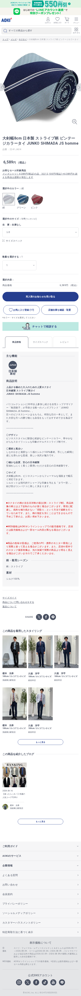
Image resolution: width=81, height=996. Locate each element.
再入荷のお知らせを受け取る (40, 296)
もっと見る (40, 742)
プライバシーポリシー (15, 903)
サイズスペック (14, 241)
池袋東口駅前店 (16, 808)
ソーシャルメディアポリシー (19, 913)
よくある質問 (10, 875)
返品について (9, 606)
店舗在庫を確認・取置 (59, 310)
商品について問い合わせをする (18, 602)
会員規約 (7, 894)
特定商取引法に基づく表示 (17, 932)
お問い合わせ (10, 884)
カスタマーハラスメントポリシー (21, 922)
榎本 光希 (14, 805)
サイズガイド (9, 597)
